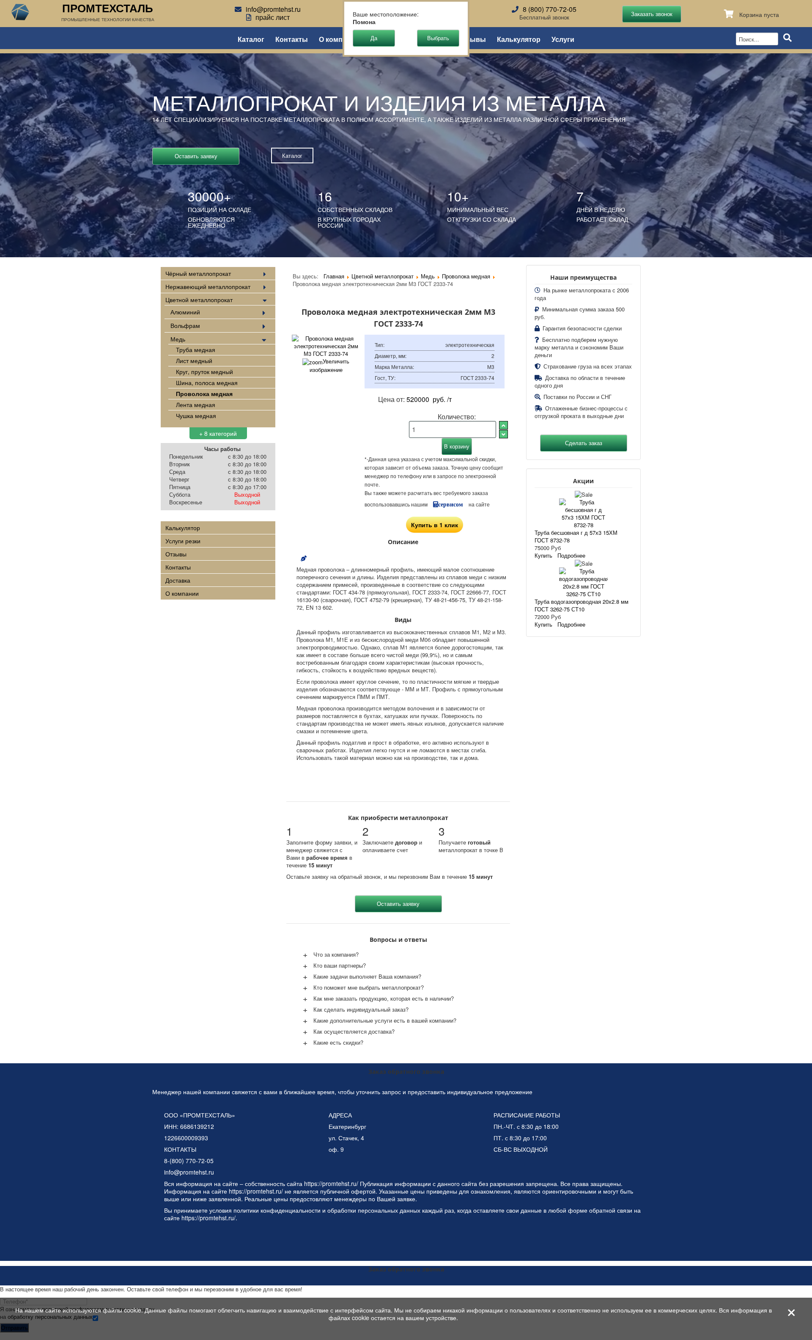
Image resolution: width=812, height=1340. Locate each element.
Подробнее (571, 555)
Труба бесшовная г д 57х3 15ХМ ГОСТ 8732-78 (576, 536)
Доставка (177, 580)
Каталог (251, 38)
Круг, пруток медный (204, 371)
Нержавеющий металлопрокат (207, 286)
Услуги (562, 38)
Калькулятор (518, 38)
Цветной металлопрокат (199, 300)
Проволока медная (204, 393)
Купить (543, 555)
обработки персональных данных (373, 1210)
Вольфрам (185, 325)
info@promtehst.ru (273, 9)
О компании (339, 38)
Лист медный (194, 360)
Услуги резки (182, 541)
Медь (177, 339)
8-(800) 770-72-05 (189, 1160)
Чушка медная (196, 415)
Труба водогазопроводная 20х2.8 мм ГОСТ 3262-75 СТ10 (581, 605)
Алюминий (185, 312)
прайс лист (272, 17)
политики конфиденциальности (277, 1210)
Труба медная (195, 349)
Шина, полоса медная (207, 382)
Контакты (291, 38)
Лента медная (195, 404)
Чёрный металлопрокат (198, 273)
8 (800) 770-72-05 (549, 9)
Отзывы (472, 38)
